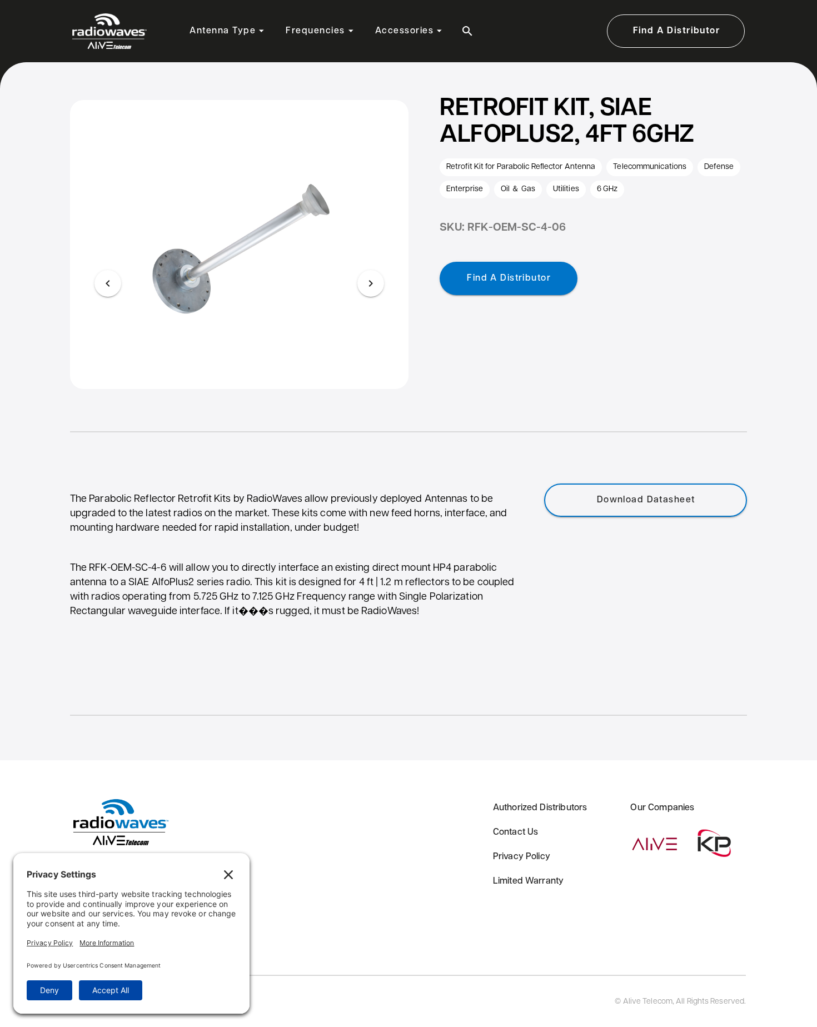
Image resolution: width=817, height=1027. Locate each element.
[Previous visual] (107, 283)
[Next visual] (370, 283)
